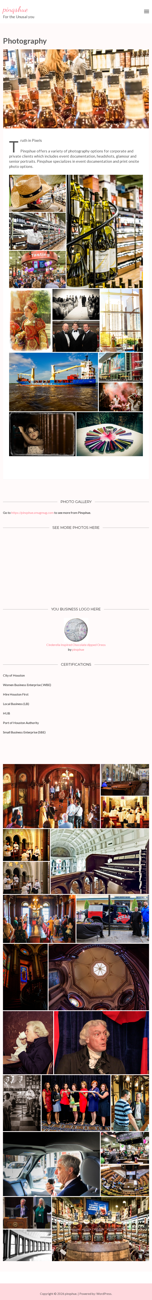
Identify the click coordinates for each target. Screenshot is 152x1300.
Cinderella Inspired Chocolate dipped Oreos (76, 645)
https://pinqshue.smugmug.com (32, 512)
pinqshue (15, 9)
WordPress (103, 1293)
